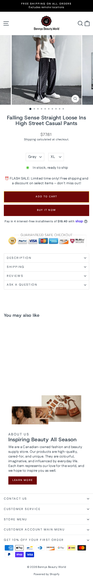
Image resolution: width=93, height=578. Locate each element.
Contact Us (15, 499)
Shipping (30, 139)
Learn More (22, 480)
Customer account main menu (34, 530)
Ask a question (22, 285)
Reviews (15, 276)
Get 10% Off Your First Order (34, 540)
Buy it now (46, 210)
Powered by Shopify (47, 574)
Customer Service (22, 509)
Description (19, 258)
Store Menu (15, 519)
